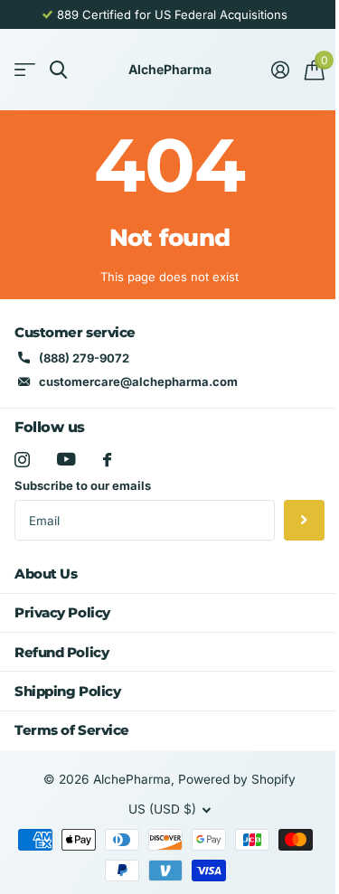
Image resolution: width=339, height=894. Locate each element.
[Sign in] (279, 69)
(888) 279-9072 (84, 358)
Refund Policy (61, 652)
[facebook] (107, 459)
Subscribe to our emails (82, 485)
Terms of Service (71, 730)
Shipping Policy (67, 691)
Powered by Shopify (237, 779)
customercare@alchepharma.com (138, 381)
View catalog (24, 70)
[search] (58, 70)
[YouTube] (66, 459)
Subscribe (304, 520)
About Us (45, 573)
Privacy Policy (62, 612)
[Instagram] (22, 459)
